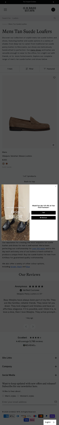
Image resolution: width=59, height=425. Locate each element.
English (48, 422)
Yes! (43, 212)
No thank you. (43, 217)
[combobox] (49, 422)
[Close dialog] (55, 186)
